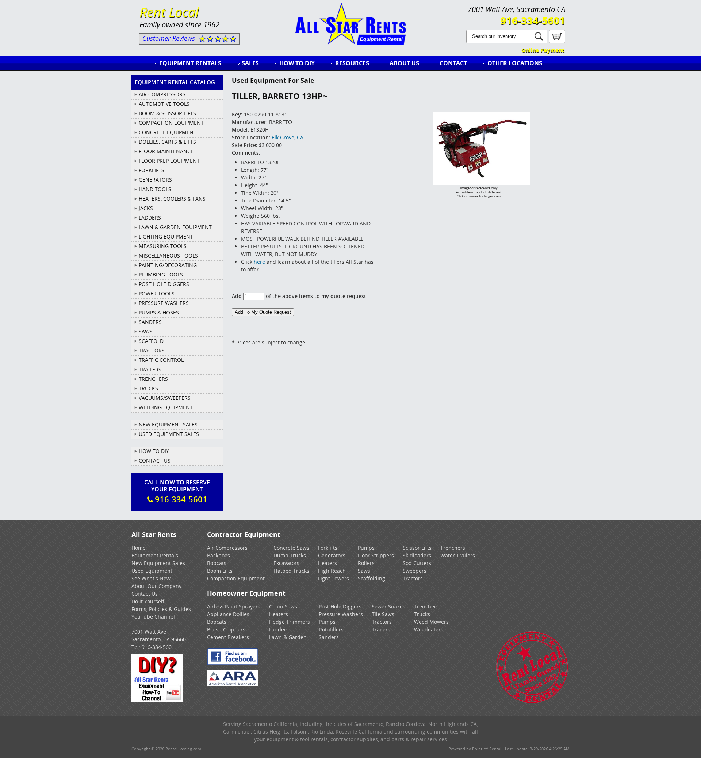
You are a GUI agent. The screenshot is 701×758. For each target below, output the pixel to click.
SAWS (146, 331)
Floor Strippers (376, 555)
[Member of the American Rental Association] (232, 684)
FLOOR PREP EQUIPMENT (169, 160)
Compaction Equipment (236, 578)
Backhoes (218, 555)
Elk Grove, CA (287, 137)
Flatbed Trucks (291, 570)
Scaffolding (371, 578)
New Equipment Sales (168, 424)
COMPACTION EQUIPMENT (171, 122)
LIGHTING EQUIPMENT (166, 236)
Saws (364, 570)
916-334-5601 (532, 20)
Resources (352, 63)
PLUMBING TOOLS (161, 274)
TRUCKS (148, 388)
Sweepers (414, 570)
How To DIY (154, 451)
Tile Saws (383, 614)
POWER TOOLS (157, 293)
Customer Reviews (168, 38)
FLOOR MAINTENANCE (166, 151)
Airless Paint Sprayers (233, 606)
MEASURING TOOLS (163, 246)
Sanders (329, 637)
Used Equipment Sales (169, 433)
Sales (250, 63)
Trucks (422, 614)
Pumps (366, 547)
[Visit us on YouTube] (157, 699)
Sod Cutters (417, 563)
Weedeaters (428, 629)
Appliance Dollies (228, 614)
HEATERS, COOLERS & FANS (172, 198)
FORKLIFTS (151, 170)
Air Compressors (227, 547)
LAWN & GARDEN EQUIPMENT (175, 227)
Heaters (327, 563)
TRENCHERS (153, 378)
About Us (404, 63)
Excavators (286, 563)
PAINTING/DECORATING (168, 265)
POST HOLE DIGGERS (164, 284)
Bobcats (216, 563)
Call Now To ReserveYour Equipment (177, 491)
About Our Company (156, 586)
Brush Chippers (226, 629)
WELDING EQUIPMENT (166, 407)
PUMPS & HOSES (159, 312)
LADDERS (150, 217)
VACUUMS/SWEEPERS (165, 397)
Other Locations (514, 63)
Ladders (279, 629)
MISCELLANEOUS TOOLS (168, 255)
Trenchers (452, 547)
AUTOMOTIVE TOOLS (164, 103)
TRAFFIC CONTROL (161, 359)
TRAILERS (150, 369)
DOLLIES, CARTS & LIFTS (167, 141)
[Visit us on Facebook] (232, 663)
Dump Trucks (289, 555)
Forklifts (327, 547)
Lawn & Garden (288, 637)
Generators (331, 555)
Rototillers (331, 629)
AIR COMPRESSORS (162, 94)
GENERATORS (155, 179)
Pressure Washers (341, 614)
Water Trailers (457, 555)
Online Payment (542, 50)
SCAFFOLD (151, 340)
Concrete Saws (291, 547)
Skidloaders (417, 555)
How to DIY (297, 63)
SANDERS (150, 321)
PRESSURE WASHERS (164, 302)
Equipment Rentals (190, 63)
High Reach (332, 570)
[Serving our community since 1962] (532, 701)
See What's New (151, 578)
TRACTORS (152, 350)
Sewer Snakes (388, 606)
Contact (453, 63)
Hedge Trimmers (289, 621)
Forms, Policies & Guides (161, 609)
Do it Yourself (147, 601)
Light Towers (333, 578)
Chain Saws (283, 606)
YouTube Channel (153, 616)
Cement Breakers (228, 637)
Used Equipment (151, 570)
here (259, 261)
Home (138, 547)
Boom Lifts (220, 570)
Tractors (413, 578)
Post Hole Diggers (340, 606)
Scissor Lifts (417, 547)
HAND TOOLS (155, 189)
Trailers (381, 629)
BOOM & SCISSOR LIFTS (167, 113)
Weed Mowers (431, 621)
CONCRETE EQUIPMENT (167, 132)
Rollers (366, 563)
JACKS (146, 208)
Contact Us (155, 460)
